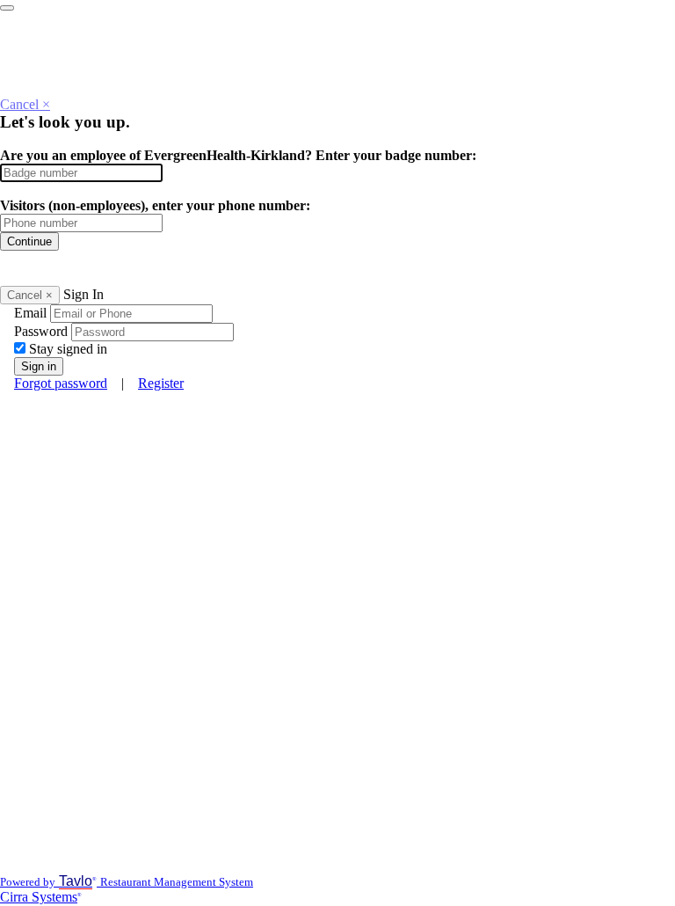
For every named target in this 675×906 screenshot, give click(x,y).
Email (30, 312)
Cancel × (25, 104)
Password (41, 331)
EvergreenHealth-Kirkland (131, 7)
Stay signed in (68, 348)
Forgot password (60, 383)
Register (161, 383)
